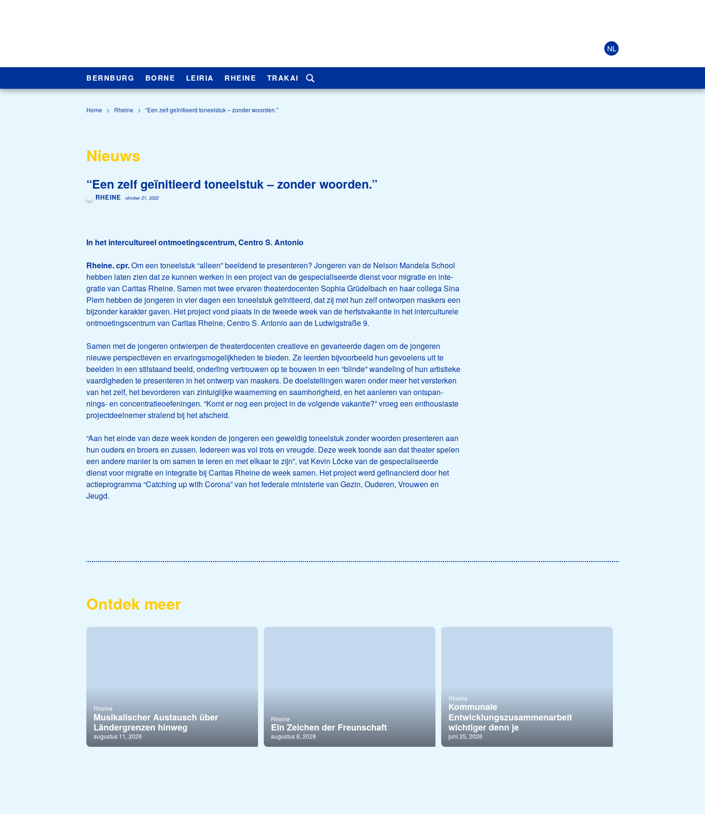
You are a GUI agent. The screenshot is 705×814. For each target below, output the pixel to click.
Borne (160, 77)
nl (611, 48)
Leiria (200, 77)
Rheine (240, 77)
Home (94, 110)
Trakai (283, 77)
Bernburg (110, 77)
